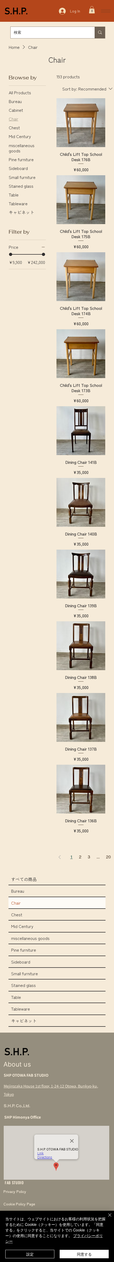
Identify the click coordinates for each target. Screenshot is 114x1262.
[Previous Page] (59, 857)
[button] (92, 9)
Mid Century (22, 926)
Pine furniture (23, 950)
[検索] (100, 32)
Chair (16, 903)
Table (16, 997)
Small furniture (24, 973)
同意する (84, 1254)
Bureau (17, 891)
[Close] (106, 1218)
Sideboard (20, 962)
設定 (30, 1254)
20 (108, 856)
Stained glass (23, 985)
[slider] (10, 254)
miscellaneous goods (30, 938)
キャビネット (24, 1020)
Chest (16, 914)
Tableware (20, 1009)
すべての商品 (24, 879)
